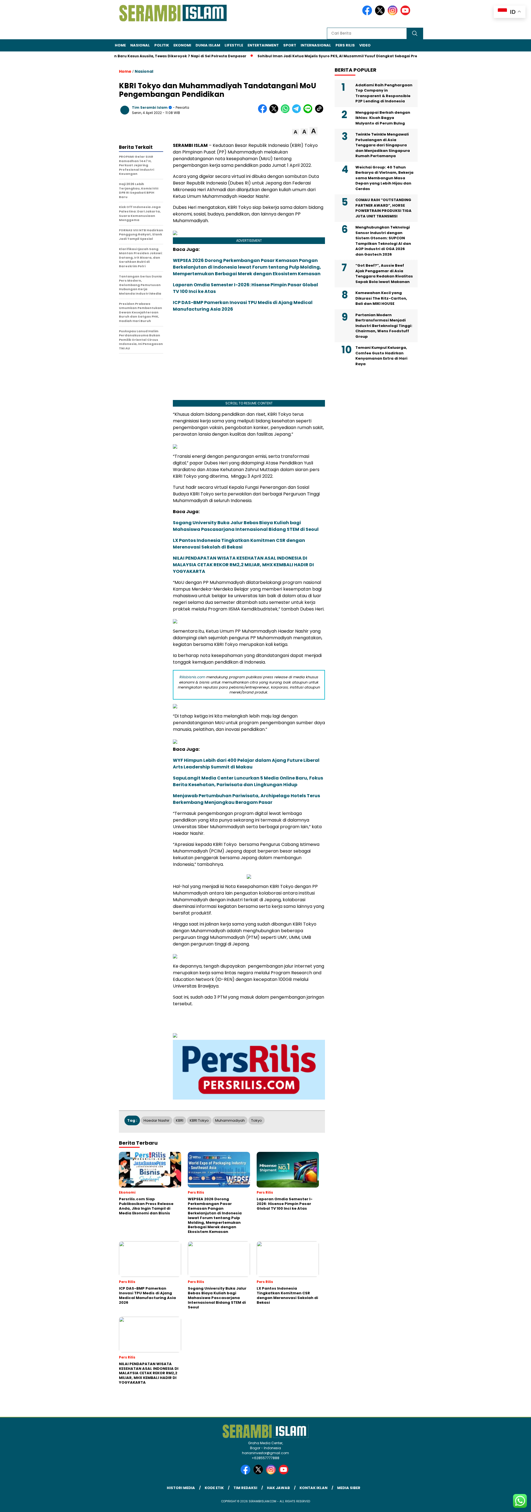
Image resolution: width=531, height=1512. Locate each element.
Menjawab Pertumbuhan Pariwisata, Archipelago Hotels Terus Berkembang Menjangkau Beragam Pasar (246, 799)
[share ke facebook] (263, 112)
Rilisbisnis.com (192, 677)
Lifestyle (234, 45)
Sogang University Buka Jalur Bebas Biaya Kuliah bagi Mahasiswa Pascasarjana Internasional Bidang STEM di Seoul (246, 525)
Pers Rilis (345, 45)
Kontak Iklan (313, 1487)
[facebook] (368, 14)
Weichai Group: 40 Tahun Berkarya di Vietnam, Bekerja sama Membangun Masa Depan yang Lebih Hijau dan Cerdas (384, 177)
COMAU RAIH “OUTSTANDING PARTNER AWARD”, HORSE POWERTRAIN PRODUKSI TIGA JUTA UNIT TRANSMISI (383, 208)
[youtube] (406, 14)
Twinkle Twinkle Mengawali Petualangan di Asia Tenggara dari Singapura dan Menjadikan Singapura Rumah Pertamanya (382, 145)
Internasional (316, 45)
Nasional (140, 45)
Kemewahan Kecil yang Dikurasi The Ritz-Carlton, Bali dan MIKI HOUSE (381, 298)
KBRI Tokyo (199, 1120)
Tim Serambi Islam (150, 107)
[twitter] (381, 14)
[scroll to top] (510, 1503)
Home (120, 45)
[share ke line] (309, 112)
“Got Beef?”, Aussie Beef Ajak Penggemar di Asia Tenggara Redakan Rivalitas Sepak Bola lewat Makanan (384, 273)
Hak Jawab (278, 1487)
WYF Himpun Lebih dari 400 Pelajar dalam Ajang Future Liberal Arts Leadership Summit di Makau (246, 763)
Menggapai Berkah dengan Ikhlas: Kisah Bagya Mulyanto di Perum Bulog (382, 118)
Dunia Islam (208, 45)
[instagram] (393, 14)
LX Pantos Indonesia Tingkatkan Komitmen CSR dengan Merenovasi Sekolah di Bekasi (239, 543)
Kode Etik (214, 1487)
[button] (295, 132)
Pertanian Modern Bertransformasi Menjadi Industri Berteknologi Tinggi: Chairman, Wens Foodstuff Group (383, 325)
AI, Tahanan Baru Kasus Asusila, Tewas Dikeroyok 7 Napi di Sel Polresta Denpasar (145, 56)
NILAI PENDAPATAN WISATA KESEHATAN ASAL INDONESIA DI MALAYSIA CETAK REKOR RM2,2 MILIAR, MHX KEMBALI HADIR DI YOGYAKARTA (243, 565)
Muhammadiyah (230, 1120)
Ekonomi (182, 45)
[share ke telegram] (297, 112)
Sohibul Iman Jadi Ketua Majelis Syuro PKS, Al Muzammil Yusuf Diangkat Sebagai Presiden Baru (322, 56)
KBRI (179, 1120)
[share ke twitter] (275, 112)
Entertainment (263, 45)
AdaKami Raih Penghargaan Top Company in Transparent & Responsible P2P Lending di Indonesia (383, 93)
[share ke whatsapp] (286, 112)
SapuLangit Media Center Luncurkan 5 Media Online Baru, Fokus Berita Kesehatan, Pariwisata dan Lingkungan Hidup (248, 781)
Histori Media (181, 1487)
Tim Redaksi (245, 1487)
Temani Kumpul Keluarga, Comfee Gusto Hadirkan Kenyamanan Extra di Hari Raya (381, 356)
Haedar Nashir (157, 1120)
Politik (161, 45)
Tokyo (256, 1120)
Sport (289, 45)
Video (365, 45)
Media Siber (348, 1487)
